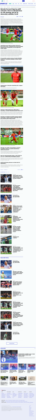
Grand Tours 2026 (9, 397)
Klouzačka (16, 401)
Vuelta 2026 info (8, 393)
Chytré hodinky (27, 402)
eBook (18, 16)
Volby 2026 (2, 393)
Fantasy (10, 3)
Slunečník (14, 401)
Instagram (30, 408)
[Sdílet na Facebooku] (21, 169)
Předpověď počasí (10, 400)
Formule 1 (14, 396)
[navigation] (0, 1)
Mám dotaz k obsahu (31, 413)
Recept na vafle (19, 396)
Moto (21, 3)
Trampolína (11, 401)
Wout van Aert (8, 396)
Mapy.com (7, 400)
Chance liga (14, 393)
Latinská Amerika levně (26, 396)
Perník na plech (19, 397)
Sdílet (20, 16)
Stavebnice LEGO (12, 402)
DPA (13, 406)
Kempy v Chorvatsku (26, 393)
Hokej (16, 3)
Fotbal (13, 3)
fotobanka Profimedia (18, 406)
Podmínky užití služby (31, 411)
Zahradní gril (24, 401)
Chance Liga (14, 174)
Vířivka (26, 401)
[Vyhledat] (23, 1)
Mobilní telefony (8, 402)
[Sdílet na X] (22, 169)
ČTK (12, 406)
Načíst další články (11, 343)
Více (34, 3)
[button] (12, 34)
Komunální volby (3, 397)
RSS (29, 406)
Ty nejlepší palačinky (20, 393)
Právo (3, 16)
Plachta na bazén (8, 401)
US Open (14, 215)
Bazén (5, 401)
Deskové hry (22, 402)
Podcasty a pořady (30, 3)
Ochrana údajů (30, 412)
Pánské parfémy (31, 402)
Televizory (25, 402)
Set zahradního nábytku (20, 401)
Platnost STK (30, 397)
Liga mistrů (14, 184)
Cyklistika (14, 225)
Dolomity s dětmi (25, 397)
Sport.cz (1, 16)
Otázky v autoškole (31, 396)
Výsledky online (25, 3)
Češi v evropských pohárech (22, 400)
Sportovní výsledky (15, 260)
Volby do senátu (3, 396)
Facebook (30, 407)
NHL (13, 397)
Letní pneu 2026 (31, 393)
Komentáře (3, 348)
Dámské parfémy (16, 402)
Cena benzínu (17, 400)
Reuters (15, 406)
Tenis (18, 3)
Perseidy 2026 (13, 400)
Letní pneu (19, 402)
